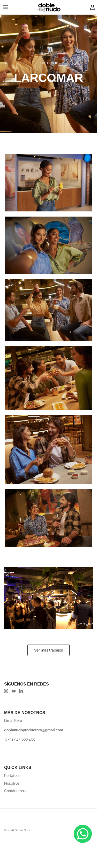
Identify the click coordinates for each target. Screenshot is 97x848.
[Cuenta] (91, 7)
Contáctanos (15, 791)
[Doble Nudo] (49, 7)
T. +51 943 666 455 (19, 739)
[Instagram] (6, 691)
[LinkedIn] (21, 691)
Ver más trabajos (48, 650)
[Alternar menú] (5, 7)
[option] (48, 74)
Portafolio (12, 776)
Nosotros (11, 783)
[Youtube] (14, 691)
